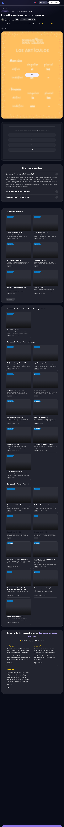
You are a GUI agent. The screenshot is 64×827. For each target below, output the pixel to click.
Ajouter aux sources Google (29, 19)
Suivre (16, 19)
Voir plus (9, 299)
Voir (32, 75)
